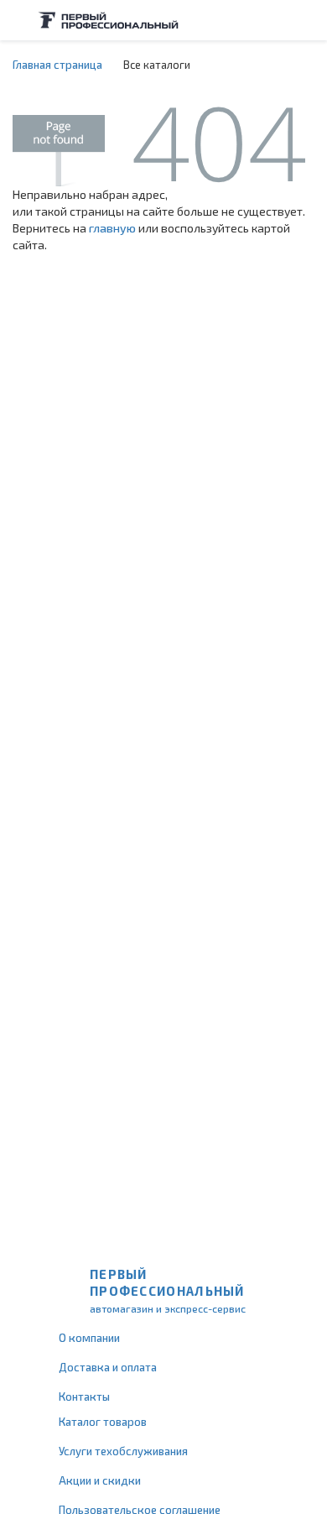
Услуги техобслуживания (123, 1451)
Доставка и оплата (108, 1367)
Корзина (306, 20)
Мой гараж (273, 20)
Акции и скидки (100, 1480)
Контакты (84, 1396)
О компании (89, 1337)
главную (112, 228)
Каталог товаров (103, 1421)
